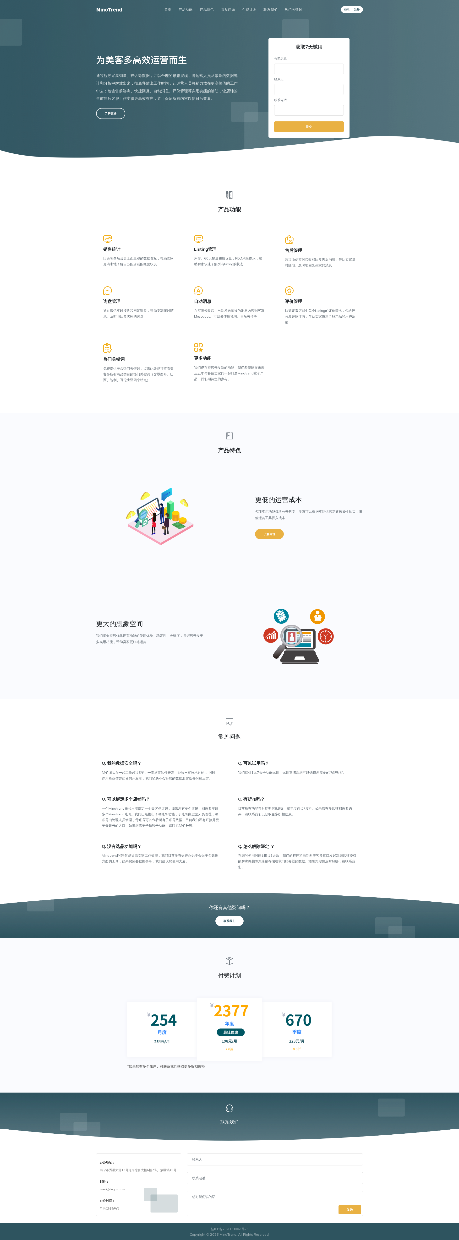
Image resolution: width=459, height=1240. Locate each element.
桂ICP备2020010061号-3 (229, 1229)
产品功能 (186, 9)
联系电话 (280, 100)
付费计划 (249, 9)
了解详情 (269, 534)
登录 (347, 9)
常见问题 (228, 9)
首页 (167, 9)
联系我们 (270, 9)
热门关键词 (293, 9)
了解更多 (111, 113)
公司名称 (280, 58)
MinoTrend (109, 9)
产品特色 (207, 9)
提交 (309, 126)
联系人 (279, 79)
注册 (357, 9)
